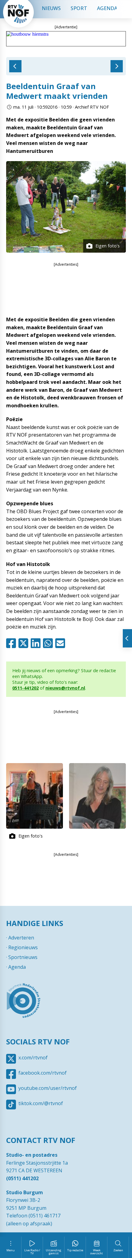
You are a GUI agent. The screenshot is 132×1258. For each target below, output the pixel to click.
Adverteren (21, 937)
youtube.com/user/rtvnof (47, 1088)
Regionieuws (23, 947)
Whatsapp (49, 643)
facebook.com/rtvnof (42, 1072)
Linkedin (37, 643)
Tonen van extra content (127, 638)
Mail (61, 643)
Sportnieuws (22, 957)
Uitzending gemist (53, 1251)
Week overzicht (96, 1251)
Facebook (12, 643)
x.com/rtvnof (33, 1057)
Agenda (107, 8)
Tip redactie (75, 1250)
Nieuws (51, 8)
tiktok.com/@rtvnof (40, 1103)
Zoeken (118, 1250)
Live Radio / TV (32, 1251)
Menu (10, 1250)
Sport (79, 8)
